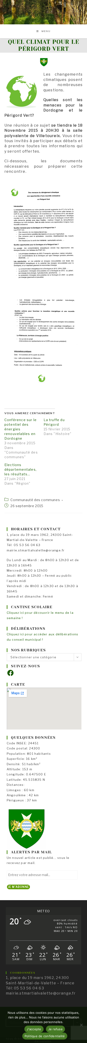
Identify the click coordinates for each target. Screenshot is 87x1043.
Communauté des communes (35, 500)
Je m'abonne (18, 887)
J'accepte (34, 1029)
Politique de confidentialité (45, 1036)
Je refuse (55, 1029)
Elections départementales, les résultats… (20, 469)
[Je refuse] (81, 1025)
